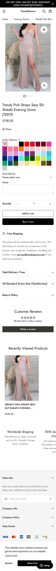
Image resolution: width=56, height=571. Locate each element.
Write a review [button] (28, 329)
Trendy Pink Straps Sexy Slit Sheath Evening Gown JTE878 (20, 406)
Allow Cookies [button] (34, 563)
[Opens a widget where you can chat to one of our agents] (45, 565)
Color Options (9, 140)
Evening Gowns (21, 19)
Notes (5, 182)
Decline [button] (9, 563)
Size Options (8, 173)
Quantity (6, 203)
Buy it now (28, 221)
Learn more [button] (11, 555)
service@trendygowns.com (31, 254)
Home (5, 19)
